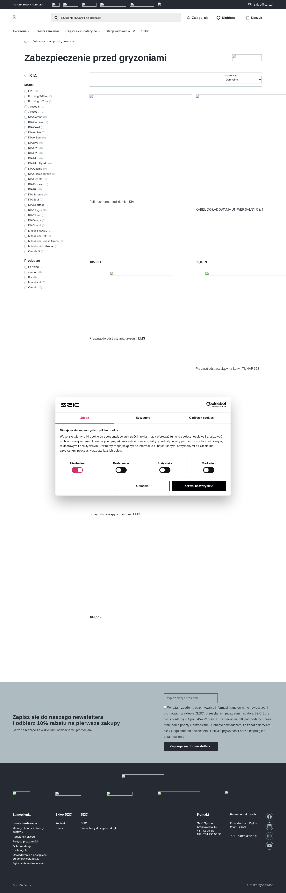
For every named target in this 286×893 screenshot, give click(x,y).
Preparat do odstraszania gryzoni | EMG (117, 338)
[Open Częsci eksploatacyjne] (99, 31)
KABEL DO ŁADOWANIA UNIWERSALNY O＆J (229, 209)
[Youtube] (269, 846)
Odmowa (142, 486)
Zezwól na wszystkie (198, 486)
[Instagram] (269, 836)
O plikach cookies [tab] (201, 417)
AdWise (267, 885)
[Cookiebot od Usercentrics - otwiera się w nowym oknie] (209, 405)
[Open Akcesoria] (29, 31)
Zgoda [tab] (84, 417)
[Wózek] (253, 17)
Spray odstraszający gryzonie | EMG (114, 514)
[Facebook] (269, 816)
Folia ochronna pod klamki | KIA (111, 201)
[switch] (121, 470)
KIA (33, 75)
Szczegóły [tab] (143, 417)
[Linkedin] (269, 826)
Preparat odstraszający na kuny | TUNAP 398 (227, 368)
